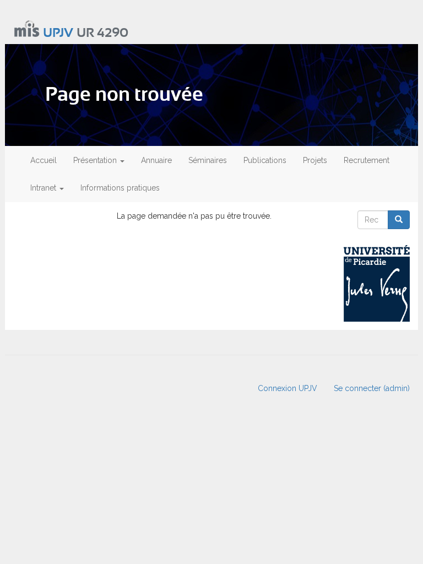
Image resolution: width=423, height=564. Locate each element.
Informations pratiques (120, 187)
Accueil (43, 160)
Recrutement (366, 160)
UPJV (58, 33)
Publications (264, 160)
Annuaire (156, 160)
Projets (315, 160)
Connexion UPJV (287, 388)
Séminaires (207, 160)
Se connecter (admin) (372, 388)
